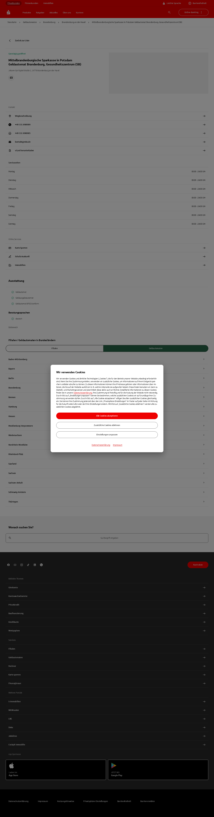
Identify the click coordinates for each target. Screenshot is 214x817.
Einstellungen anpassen (107, 435)
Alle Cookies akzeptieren (107, 416)
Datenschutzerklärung (83, 393)
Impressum (117, 445)
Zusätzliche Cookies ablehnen (107, 425)
